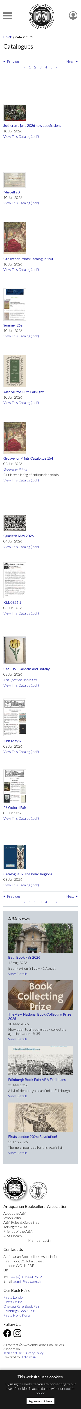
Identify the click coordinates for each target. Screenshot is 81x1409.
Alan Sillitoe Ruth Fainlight (23, 392)
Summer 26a (12, 325)
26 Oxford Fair (14, 807)
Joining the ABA (15, 1227)
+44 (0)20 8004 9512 (25, 1277)
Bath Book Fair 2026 (24, 957)
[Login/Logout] (73, 15)
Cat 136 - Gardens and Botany (26, 669)
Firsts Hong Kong (16, 1315)
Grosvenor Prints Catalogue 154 (28, 258)
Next (70, 61)
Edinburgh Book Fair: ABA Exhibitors (37, 1079)
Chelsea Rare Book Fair (21, 1306)
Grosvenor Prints (15, 469)
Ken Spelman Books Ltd (20, 680)
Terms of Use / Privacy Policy (23, 1353)
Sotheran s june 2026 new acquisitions (32, 125)
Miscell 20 (11, 192)
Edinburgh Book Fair (18, 1311)
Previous (13, 61)
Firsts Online (13, 1302)
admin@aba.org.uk (27, 1281)
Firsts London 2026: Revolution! (32, 1136)
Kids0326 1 (12, 602)
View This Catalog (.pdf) (21, 136)
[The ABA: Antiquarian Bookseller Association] (41, 16)
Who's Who (12, 1218)
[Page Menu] (7, 15)
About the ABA (14, 1213)
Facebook (7, 1333)
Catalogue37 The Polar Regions (27, 874)
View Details (17, 973)
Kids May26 (12, 741)
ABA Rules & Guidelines (21, 1222)
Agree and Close (40, 1401)
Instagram (17, 1333)
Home (7, 37)
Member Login (39, 1240)
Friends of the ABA (17, 1231)
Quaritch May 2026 (18, 535)
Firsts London (14, 1297)
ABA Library (12, 1236)
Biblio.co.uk (28, 1357)
